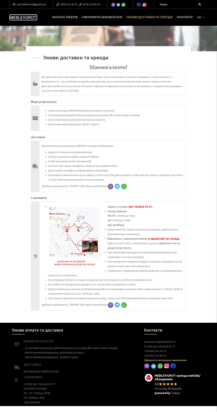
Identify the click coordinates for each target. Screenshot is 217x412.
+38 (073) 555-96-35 (155, 355)
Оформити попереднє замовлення (165, 360)
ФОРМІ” (75, 186)
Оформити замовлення (102, 17)
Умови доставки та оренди (149, 17)
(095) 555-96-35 (69, 4)
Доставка (32, 364)
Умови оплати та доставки (37, 330)
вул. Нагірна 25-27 (140, 206)
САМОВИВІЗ (33, 377)
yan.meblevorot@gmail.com (31, 4)
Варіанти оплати (38, 341)
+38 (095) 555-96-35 (155, 351)
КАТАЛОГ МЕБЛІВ (65, 17)
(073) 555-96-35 (91, 4)
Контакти (185, 17)
